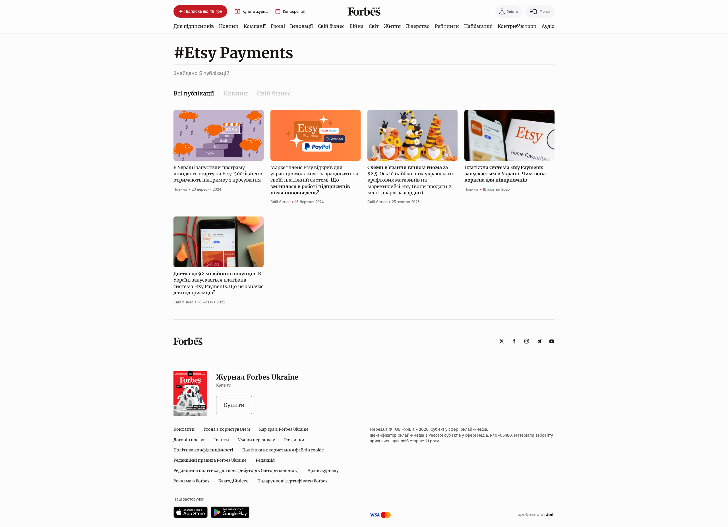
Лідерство (418, 26)
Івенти (221, 439)
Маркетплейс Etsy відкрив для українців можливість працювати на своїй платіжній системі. (314, 180)
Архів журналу (323, 470)
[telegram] (539, 341)
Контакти (184, 429)
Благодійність (233, 481)
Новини (229, 26)
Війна (356, 26)
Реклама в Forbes (191, 481)
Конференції (294, 11)
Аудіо (548, 26)
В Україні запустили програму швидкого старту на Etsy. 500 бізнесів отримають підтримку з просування (217, 173)
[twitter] (501, 341)
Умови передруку (256, 439)
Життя (392, 26)
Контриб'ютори (517, 26)
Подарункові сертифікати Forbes (292, 481)
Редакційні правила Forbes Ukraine (210, 460)
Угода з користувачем (227, 429)
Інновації (301, 26)
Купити (234, 405)
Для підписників (193, 26)
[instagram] (526, 341)
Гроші (278, 26)
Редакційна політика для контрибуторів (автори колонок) (236, 470)
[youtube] (551, 341)
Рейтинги (447, 26)
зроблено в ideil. (536, 515)
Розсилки (294, 439)
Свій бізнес (331, 26)
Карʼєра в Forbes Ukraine (284, 429)
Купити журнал (256, 11)
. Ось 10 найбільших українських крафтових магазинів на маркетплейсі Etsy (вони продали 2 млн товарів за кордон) (410, 180)
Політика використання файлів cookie (283, 450)
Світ (374, 26)
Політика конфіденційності (203, 450)
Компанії (255, 26)
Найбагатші (478, 26)
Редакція (265, 460)
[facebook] (514, 341)
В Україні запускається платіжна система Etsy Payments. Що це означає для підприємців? (218, 283)
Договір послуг (189, 439)
